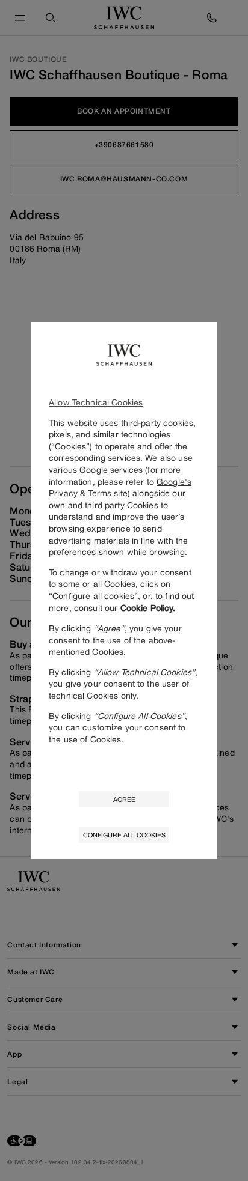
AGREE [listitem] (124, 799)
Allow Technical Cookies (96, 402)
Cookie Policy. (149, 608)
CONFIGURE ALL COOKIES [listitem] (124, 835)
